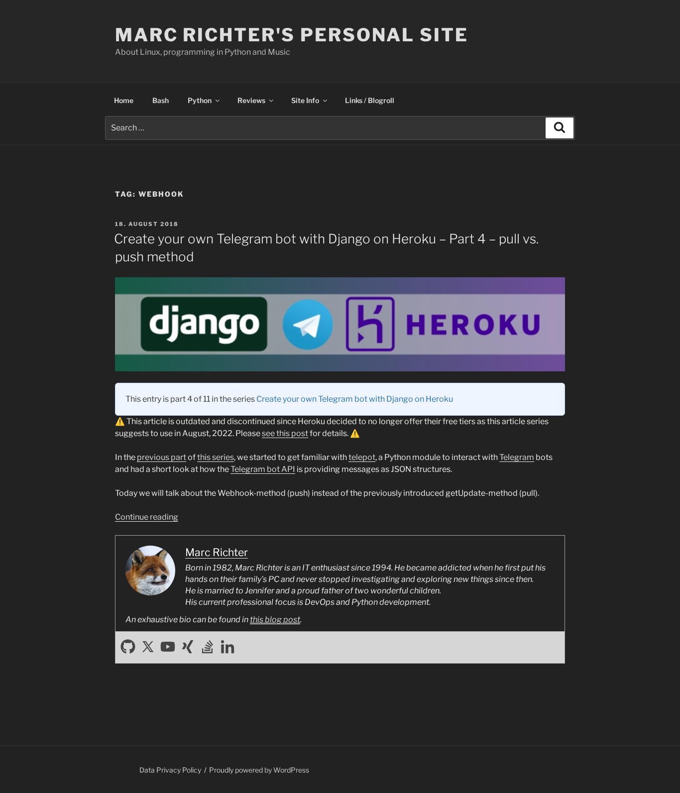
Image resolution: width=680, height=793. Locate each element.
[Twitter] (147, 647)
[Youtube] (167, 647)
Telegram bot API (262, 469)
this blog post (275, 619)
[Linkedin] (227, 647)
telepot (361, 457)
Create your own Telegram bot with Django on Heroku (354, 399)
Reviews (251, 100)
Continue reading (146, 517)
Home (123, 100)
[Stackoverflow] (207, 647)
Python (200, 100)
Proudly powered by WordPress (259, 770)
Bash (160, 100)
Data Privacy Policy (170, 770)
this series (215, 457)
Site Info (305, 100)
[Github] (127, 647)
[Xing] (187, 647)
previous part (161, 457)
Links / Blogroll (369, 100)
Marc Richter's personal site (291, 35)
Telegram (516, 457)
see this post (285, 433)
